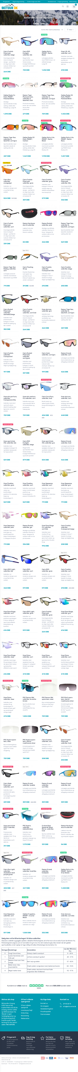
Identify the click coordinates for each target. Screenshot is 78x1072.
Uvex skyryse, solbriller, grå (47, 310)
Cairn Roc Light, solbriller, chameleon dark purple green (9, 872)
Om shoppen (45, 1006)
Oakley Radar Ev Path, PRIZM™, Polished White (9, 97)
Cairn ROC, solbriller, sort (28, 570)
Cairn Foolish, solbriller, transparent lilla (48, 268)
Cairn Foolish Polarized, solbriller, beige (9, 53)
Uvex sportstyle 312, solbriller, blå (10, 442)
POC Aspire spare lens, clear (10, 740)
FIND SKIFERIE (10, 1025)
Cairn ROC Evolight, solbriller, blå (27, 53)
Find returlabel (45, 1014)
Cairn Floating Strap (28, 268)
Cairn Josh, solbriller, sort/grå (48, 354)
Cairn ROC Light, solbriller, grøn (29, 612)
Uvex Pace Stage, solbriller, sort (10, 612)
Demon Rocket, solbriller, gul (28, 526)
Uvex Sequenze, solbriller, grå (66, 484)
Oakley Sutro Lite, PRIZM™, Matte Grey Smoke (67, 871)
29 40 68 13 (67, 1004)
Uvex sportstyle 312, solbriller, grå (48, 442)
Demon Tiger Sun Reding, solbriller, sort (10, 268)
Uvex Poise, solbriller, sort (28, 656)
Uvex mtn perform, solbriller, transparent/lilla (10, 398)
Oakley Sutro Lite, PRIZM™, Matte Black (48, 139)
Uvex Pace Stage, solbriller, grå (67, 612)
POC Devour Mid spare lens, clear (48, 698)
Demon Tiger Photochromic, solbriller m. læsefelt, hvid (28, 97)
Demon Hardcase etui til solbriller (29, 224)
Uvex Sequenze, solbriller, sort (47, 484)
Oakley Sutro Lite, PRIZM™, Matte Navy (67, 139)
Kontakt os (44, 1003)
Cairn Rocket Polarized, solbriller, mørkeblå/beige (9, 312)
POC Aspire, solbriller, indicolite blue (28, 827)
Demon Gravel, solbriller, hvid (66, 442)
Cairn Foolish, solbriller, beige (66, 268)
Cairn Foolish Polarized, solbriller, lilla (66, 181)
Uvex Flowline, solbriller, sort (28, 484)
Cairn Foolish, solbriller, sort (66, 570)
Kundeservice (52, 1)
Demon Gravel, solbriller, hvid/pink (47, 871)
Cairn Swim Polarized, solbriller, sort (9, 785)
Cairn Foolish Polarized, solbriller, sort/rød (29, 311)
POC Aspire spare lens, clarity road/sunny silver (29, 741)
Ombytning (24, 1013)
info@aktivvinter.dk (69, 1006)
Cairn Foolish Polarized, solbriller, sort (9, 225)
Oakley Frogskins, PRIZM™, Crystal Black (29, 915)
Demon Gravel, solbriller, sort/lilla (47, 785)
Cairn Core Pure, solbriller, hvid (48, 397)
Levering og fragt (26, 1010)
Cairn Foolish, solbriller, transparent (9, 355)
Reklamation (25, 1018)
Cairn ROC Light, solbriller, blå (9, 570)
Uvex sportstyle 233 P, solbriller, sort (9, 827)
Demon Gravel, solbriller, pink (47, 915)
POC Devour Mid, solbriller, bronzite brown (29, 699)
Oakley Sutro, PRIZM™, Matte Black (47, 53)
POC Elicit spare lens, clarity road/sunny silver (67, 699)
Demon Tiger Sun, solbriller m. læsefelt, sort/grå (48, 97)
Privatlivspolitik (46, 1011)
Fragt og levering (63, 1)
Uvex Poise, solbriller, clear (9, 698)
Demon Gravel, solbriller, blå (66, 784)
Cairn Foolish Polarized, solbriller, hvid (66, 741)
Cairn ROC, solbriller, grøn (47, 570)
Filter (70, 29)
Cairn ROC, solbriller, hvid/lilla (29, 870)
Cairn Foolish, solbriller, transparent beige (67, 527)
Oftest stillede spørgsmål (26, 1006)
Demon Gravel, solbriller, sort (66, 354)
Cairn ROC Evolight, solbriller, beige (28, 443)
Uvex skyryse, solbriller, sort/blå (67, 915)
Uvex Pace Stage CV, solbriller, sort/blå (48, 527)
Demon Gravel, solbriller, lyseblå (29, 784)
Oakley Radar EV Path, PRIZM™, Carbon (28, 139)
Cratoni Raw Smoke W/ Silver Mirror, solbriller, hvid (48, 828)
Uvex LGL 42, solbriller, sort (66, 52)
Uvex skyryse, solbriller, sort (66, 397)
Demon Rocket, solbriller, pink (47, 224)
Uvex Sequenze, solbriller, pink (9, 526)
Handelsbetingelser (47, 1009)
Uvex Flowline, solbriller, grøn (9, 484)
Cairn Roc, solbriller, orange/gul (8, 181)
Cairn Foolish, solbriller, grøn (47, 180)
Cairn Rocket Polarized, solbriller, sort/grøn (27, 355)
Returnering (72, 1)
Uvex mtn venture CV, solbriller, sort (29, 397)
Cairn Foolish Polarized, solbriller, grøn (28, 181)
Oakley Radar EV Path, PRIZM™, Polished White (67, 97)
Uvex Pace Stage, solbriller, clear (10, 656)
